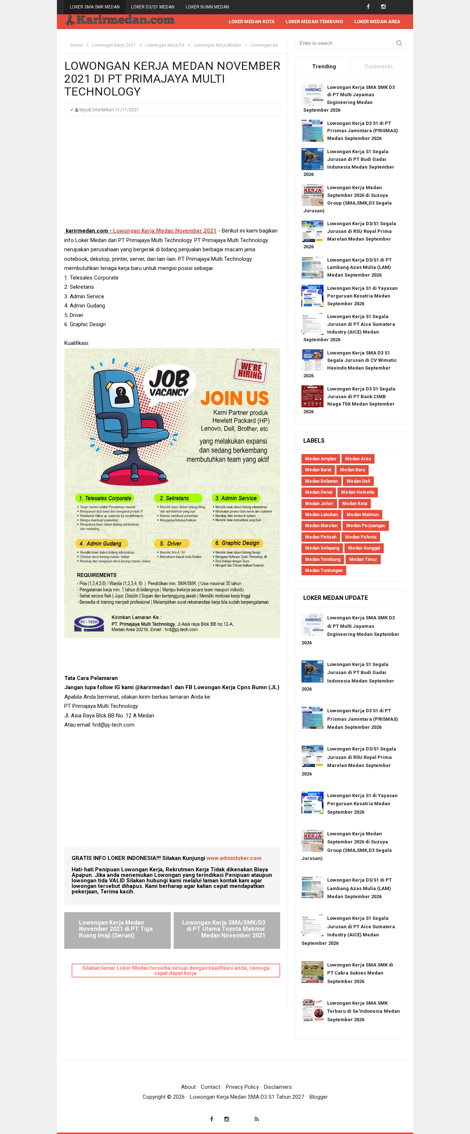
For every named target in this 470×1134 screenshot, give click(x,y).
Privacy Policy (242, 1087)
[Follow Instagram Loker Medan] (383, 7)
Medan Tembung (322, 559)
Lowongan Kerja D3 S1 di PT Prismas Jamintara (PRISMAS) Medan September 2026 (362, 130)
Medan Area (358, 458)
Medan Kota (354, 503)
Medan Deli (358, 481)
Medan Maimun (363, 514)
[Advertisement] (172, 174)
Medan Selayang (322, 548)
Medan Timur (363, 559)
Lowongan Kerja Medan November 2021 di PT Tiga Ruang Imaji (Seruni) (116, 929)
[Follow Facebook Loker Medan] (368, 7)
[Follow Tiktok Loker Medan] (398, 7)
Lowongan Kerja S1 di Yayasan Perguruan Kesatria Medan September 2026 (362, 295)
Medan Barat (318, 469)
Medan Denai (318, 492)
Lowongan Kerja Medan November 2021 (165, 230)
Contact (210, 1087)
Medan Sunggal (364, 548)
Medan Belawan (321, 481)
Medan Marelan (321, 525)
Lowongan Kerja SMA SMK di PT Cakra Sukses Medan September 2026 (360, 973)
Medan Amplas (320, 458)
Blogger (319, 1097)
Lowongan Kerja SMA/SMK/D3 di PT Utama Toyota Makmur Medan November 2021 (223, 929)
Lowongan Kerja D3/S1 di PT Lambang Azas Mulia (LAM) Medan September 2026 (359, 267)
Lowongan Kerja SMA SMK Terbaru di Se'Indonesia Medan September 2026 (363, 1011)
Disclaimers (278, 1087)
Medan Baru (352, 469)
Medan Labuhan (321, 514)
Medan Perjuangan (365, 525)
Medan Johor (319, 503)
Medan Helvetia (357, 492)
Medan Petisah (320, 537)
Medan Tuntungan (324, 570)
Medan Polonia (360, 537)
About (188, 1087)
